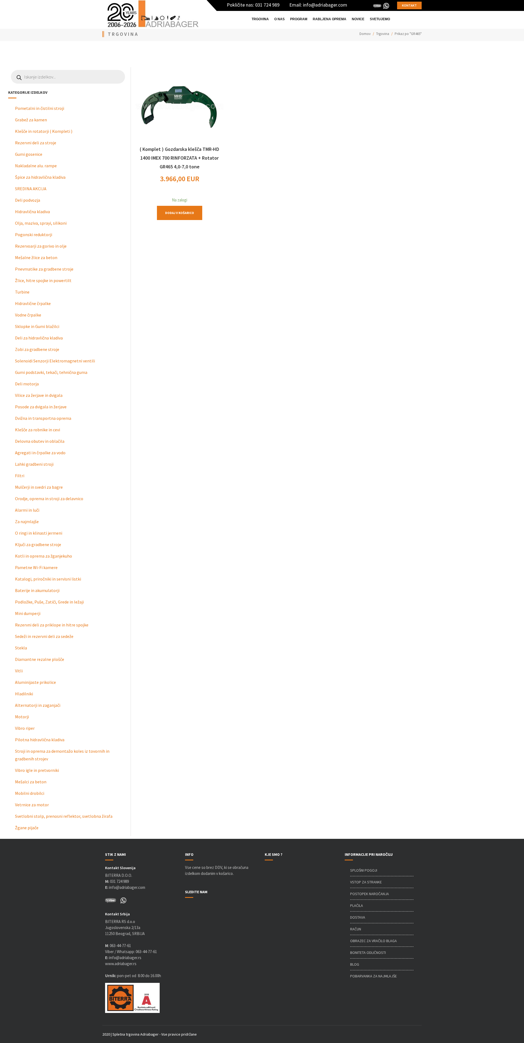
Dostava (357, 917)
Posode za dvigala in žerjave (41, 406)
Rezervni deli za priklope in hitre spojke (51, 625)
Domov (365, 33)
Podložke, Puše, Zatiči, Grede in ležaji (49, 602)
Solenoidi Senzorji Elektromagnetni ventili (55, 361)
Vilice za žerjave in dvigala (38, 395)
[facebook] (353, 5)
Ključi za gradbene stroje (38, 544)
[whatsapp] (386, 5)
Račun (355, 929)
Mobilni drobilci (29, 793)
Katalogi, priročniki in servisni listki (48, 579)
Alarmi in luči (27, 510)
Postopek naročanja (369, 893)
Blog (354, 964)
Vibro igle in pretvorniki (37, 770)
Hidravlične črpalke (33, 303)
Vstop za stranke (366, 882)
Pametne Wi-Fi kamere (36, 567)
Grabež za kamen (31, 119)
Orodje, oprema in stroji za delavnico (49, 498)
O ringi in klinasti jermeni (38, 533)
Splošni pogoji (363, 870)
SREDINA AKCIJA (30, 188)
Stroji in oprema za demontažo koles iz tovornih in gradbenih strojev (62, 754)
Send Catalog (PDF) (102, 53)
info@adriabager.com (325, 5)
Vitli (19, 670)
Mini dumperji (27, 613)
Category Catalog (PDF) (170, 53)
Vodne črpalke (28, 315)
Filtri (19, 475)
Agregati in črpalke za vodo (40, 452)
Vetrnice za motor (32, 804)
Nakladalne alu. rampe (36, 165)
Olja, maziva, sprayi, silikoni (41, 223)
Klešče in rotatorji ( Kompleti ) (43, 131)
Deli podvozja (27, 200)
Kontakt (409, 5)
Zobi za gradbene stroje (37, 349)
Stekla (21, 648)
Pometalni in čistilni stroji (39, 108)
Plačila (356, 905)
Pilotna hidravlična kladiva (39, 739)
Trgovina (382, 33)
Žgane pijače (26, 827)
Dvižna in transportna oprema (43, 418)
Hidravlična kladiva (32, 211)
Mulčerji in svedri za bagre (39, 487)
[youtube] (361, 5)
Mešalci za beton (30, 781)
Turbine (22, 292)
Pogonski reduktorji (33, 234)
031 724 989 (267, 5)
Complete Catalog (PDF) (33, 53)
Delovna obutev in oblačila (39, 441)
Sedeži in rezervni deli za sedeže (44, 636)
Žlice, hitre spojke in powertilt (43, 280)
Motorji (22, 716)
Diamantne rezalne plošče (39, 659)
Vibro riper (25, 728)
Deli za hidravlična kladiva (39, 338)
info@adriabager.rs (123, 957)
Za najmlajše (27, 521)
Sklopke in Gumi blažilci (37, 326)
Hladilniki (24, 693)
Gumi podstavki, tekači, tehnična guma (51, 372)
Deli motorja (27, 383)
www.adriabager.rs (120, 963)
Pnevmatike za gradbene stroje (44, 269)
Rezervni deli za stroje (35, 142)
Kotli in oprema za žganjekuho (43, 556)
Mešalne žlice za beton (36, 257)
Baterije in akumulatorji (37, 590)
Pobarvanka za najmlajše (373, 976)
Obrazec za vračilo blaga (373, 940)
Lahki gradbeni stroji (34, 464)
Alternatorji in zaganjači (37, 705)
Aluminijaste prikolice (35, 682)
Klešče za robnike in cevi (37, 429)
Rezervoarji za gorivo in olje (41, 246)
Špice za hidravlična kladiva (40, 177)
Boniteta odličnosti (368, 952)
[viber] (377, 5)
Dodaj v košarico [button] (179, 213)
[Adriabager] (153, 13)
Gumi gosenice (28, 154)
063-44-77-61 (120, 945)
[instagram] (369, 5)
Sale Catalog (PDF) (238, 53)
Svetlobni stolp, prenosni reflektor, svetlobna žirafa (63, 816)
